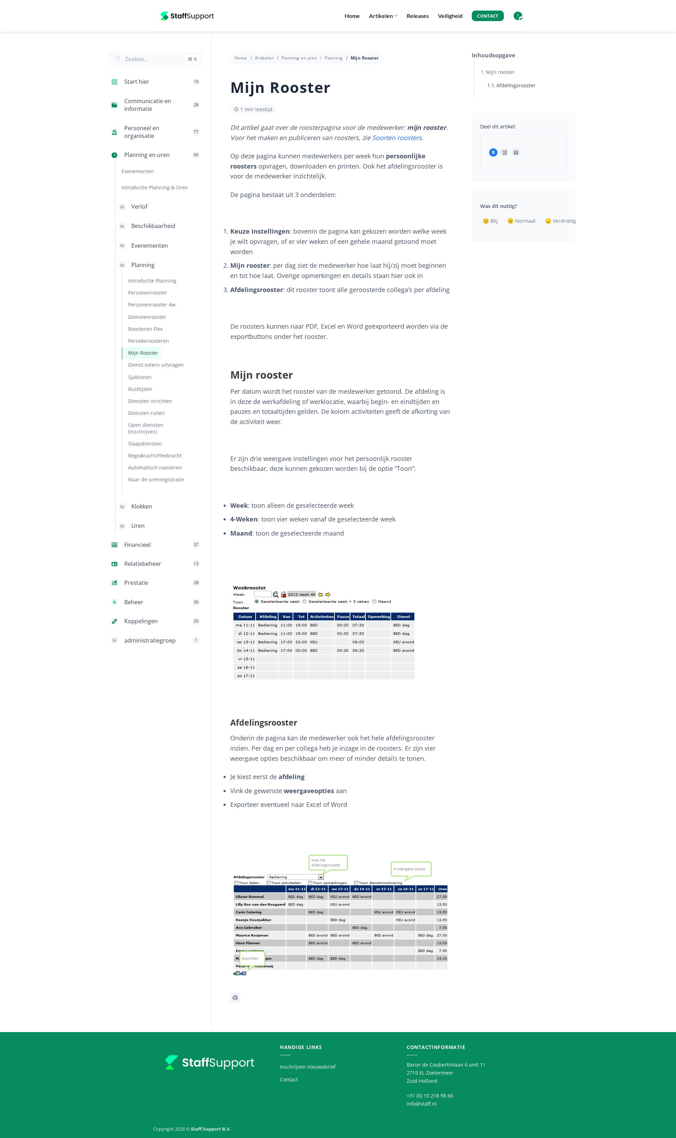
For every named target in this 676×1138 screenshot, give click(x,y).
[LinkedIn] (516, 152)
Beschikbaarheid (153, 226)
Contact (289, 1079)
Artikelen (381, 15)
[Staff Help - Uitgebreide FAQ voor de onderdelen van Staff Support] (188, 16)
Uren (138, 526)
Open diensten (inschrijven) (145, 428)
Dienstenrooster (147, 317)
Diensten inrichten (150, 401)
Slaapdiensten (145, 443)
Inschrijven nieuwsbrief (308, 1066)
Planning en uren (299, 58)
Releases (418, 15)
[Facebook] (504, 152)
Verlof (139, 206)
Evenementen (149, 245)
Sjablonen (140, 377)
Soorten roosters (397, 137)
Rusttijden (140, 389)
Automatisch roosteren (155, 467)
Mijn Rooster (143, 352)
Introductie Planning (152, 280)
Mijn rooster (500, 72)
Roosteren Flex (145, 328)
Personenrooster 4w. (152, 305)
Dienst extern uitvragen (156, 365)
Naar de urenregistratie (156, 479)
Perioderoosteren (148, 340)
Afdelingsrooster (516, 85)
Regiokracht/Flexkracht (155, 455)
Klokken (141, 507)
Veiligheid (450, 15)
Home (352, 15)
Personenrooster (147, 292)
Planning (143, 265)
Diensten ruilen (146, 413)
